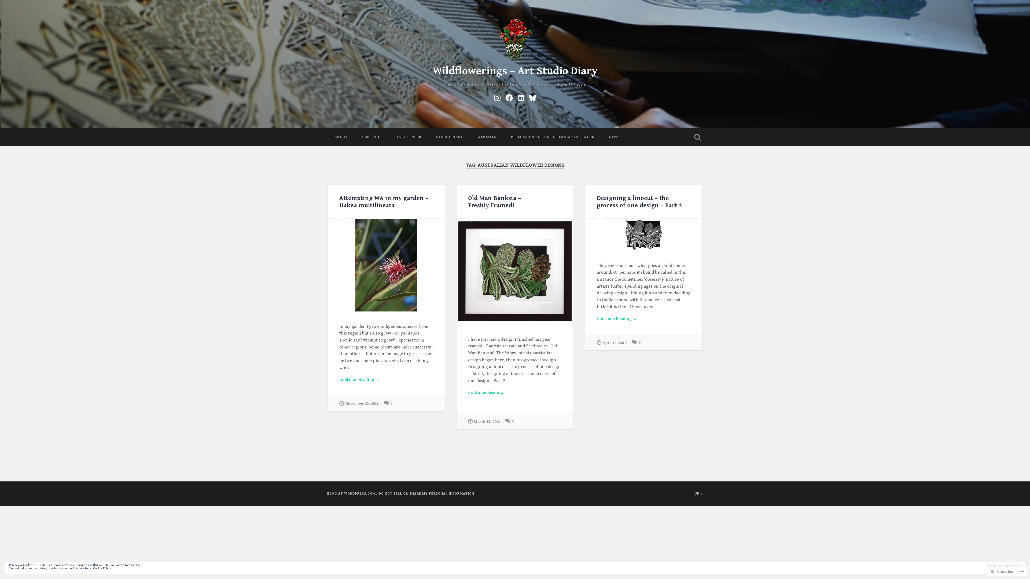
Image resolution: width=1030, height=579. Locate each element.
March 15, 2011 (487, 421)
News (614, 137)
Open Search (697, 137)
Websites (486, 137)
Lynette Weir (407, 137)
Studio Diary (449, 137)
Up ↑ (698, 494)
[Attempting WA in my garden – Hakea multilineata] (386, 265)
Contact (371, 137)
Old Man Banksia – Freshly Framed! (494, 202)
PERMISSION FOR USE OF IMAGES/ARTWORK (553, 137)
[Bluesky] (532, 97)
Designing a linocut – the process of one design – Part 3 (639, 202)
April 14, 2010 (614, 342)
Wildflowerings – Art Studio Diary (515, 71)
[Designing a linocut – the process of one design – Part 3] (643, 235)
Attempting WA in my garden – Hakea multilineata (383, 202)
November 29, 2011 (361, 403)
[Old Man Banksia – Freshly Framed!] (515, 271)
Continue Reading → (359, 379)
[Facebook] (509, 97)
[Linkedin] (521, 97)
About (341, 137)
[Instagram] (497, 97)
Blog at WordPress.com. (352, 494)
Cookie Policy (102, 568)
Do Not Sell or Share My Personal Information (426, 494)
